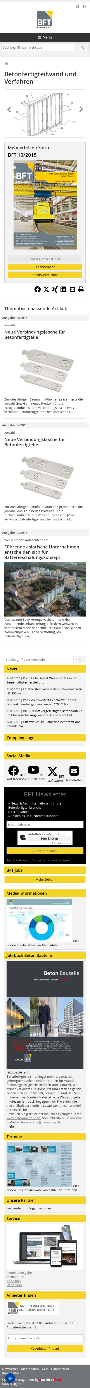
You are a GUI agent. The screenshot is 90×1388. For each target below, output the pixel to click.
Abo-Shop (14, 1281)
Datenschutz (60, 1369)
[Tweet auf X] (46, 291)
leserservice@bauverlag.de (41, 1122)
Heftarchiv (14, 1285)
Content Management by (20, 1379)
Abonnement (45, 267)
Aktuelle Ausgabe (19, 1272)
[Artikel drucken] (81, 289)
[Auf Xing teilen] (55, 291)
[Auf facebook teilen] (37, 291)
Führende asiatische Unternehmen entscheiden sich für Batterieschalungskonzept (41, 552)
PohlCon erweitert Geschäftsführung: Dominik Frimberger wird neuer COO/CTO (42, 702)
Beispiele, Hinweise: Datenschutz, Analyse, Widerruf (38, 860)
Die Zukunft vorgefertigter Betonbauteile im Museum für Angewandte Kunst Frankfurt (44, 713)
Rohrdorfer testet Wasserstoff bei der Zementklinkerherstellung (42, 680)
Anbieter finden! (46, 1348)
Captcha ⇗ (61, 843)
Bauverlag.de (11, 1384)
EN (85, 6)
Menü (47, 37)
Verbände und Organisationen (29, 1208)
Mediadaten (15, 1277)
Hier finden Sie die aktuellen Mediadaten (43, 943)
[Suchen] (82, 47)
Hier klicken (49, 838)
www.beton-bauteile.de (24, 1118)
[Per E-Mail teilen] (72, 289)
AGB (45, 1369)
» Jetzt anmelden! (45, 851)
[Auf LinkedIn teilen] (63, 291)
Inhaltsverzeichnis (45, 275)
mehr (10, 1126)
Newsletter (10, 1369)
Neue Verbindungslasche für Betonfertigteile (34, 334)
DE (78, 6)
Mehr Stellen (45, 879)
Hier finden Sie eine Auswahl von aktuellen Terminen (43, 1188)
